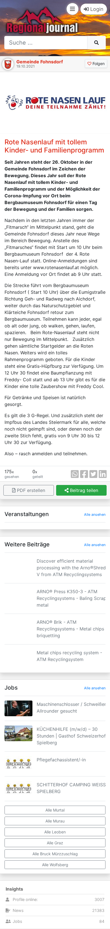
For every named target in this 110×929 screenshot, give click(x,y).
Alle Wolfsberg (55, 864)
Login (96, 9)
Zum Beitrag (55, 577)
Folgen (98, 63)
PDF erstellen (30, 490)
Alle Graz (55, 842)
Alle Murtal (55, 810)
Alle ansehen (94, 514)
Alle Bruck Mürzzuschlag (55, 853)
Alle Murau (55, 821)
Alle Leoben (55, 831)
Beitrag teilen (83, 490)
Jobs (17, 921)
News (18, 910)
